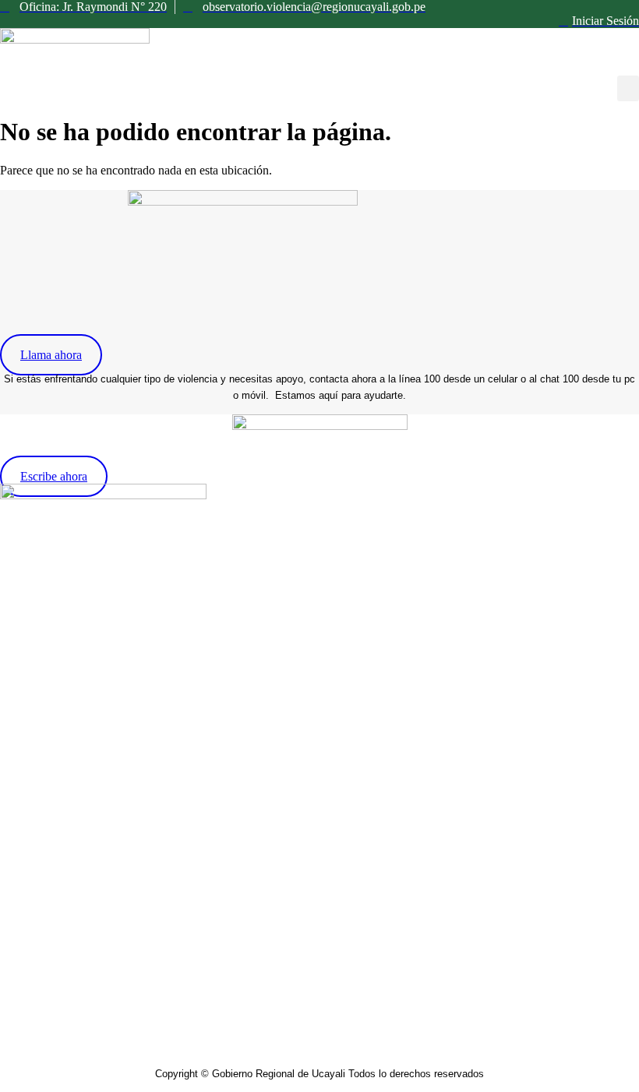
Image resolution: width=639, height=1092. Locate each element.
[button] (628, 88)
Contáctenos (30, 754)
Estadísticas (28, 706)
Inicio (14, 633)
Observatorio (32, 682)
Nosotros (22, 657)
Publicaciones (34, 730)
